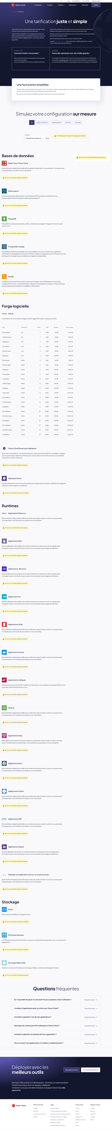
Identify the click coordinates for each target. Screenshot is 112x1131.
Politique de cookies (55, 1122)
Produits (49, 5)
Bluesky (92, 1111)
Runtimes (68, 122)
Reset (47, 138)
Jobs (77, 1122)
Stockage (78, 122)
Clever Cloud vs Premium (39, 1114)
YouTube (93, 1116)
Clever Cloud (79, 1105)
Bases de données (42, 122)
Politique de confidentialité (57, 1119)
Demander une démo (72, 1070)
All (32, 122)
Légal (52, 1105)
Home (15, 11)
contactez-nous (63, 60)
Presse (77, 1125)
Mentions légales (54, 1108)
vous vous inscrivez (60, 41)
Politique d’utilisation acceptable (58, 1116)
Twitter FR (93, 1114)
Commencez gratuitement (90, 1070)
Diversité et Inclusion (81, 1119)
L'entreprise (38, 5)
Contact (96, 5)
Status (77, 1111)
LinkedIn (93, 1108)
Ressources (72, 5)
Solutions (60, 5)
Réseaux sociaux (95, 1105)
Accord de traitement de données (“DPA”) (60, 1114)
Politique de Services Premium (58, 1125)
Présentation (79, 1116)
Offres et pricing (38, 1105)
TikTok (92, 1119)
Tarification (85, 5)
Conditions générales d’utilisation (58, 1111)
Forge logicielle (56, 122)
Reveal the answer (90, 1000)
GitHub (77, 1114)
